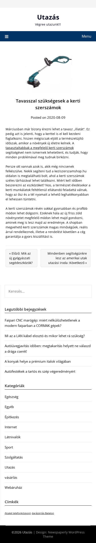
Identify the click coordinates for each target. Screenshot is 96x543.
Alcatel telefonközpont (18, 513)
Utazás (48, 17)
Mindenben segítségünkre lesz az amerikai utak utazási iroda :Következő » (67, 258)
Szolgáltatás (14, 457)
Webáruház (13, 487)
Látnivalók (13, 437)
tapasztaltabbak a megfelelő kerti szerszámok (40, 148)
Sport (9, 447)
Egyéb (9, 406)
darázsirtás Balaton (43, 513)
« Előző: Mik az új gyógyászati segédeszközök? (21, 258)
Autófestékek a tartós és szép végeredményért (40, 371)
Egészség (11, 396)
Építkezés (12, 417)
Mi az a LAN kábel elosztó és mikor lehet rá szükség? (45, 336)
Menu (86, 36)
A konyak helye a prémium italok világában (38, 361)
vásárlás (11, 477)
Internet (11, 427)
